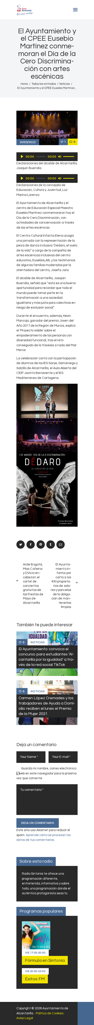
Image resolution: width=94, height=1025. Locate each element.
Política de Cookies (49, 1013)
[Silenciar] (59, 156)
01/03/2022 (28, 142)
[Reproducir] (22, 156)
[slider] (69, 156)
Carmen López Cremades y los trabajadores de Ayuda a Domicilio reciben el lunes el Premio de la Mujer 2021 (47, 706)
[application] (47, 156)
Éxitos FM (35, 979)
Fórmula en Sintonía (45, 960)
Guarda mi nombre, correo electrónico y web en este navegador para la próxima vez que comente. (46, 773)
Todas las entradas (44, 83)
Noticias (64, 83)
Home (24, 83)
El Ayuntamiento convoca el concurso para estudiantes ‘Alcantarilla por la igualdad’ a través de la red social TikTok (46, 657)
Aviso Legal (24, 1018)
